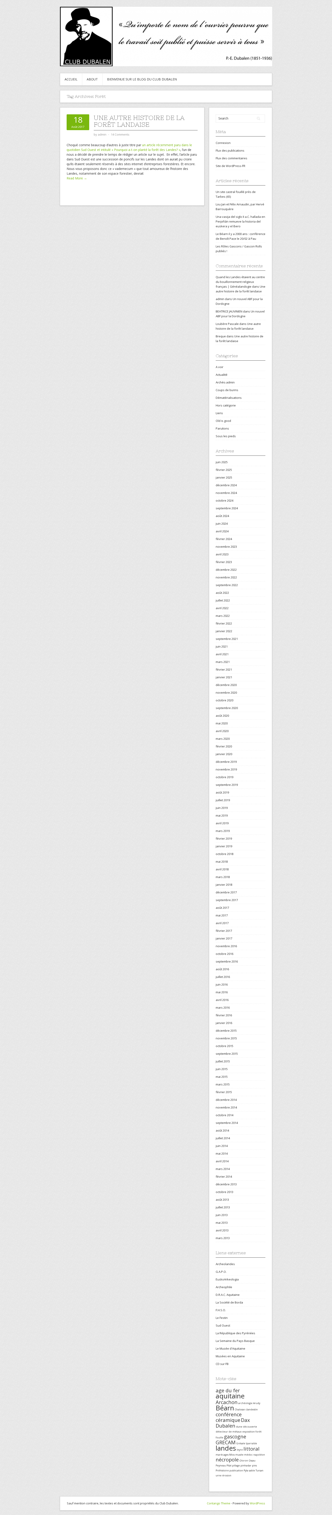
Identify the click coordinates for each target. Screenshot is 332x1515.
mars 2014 (223, 1169)
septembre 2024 (227, 508)
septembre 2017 (227, 900)
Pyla (246, 1470)
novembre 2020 (226, 693)
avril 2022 (222, 608)
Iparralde (251, 1443)
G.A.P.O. (221, 1272)
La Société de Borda (229, 1302)
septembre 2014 (227, 1123)
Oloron (243, 1460)
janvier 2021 (224, 677)
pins (254, 1465)
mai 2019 (222, 815)
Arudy (256, 1403)
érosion (226, 1475)
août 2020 (222, 716)
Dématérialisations (229, 398)
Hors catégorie (226, 405)
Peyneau (221, 1465)
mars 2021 (223, 662)
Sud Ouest (223, 1325)
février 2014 (224, 1176)
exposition (248, 1431)
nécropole (227, 1459)
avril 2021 (222, 654)
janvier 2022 (224, 631)
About (92, 79)
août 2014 (222, 1130)
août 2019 (222, 792)
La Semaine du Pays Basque (235, 1341)
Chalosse (240, 1409)
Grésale (240, 1443)
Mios (232, 1454)
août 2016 (222, 969)
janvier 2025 (224, 477)
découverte (250, 1426)
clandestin (251, 1409)
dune (239, 1426)
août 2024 (222, 516)
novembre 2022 (226, 577)
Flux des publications (230, 150)
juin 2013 (222, 1215)
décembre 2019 (226, 762)
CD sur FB (222, 1364)
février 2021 (224, 669)
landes (226, 1448)
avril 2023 (222, 554)
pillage (236, 1465)
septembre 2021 (227, 639)
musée (239, 1454)
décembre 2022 (226, 570)
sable (252, 1470)
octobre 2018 (224, 854)
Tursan (259, 1470)
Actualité (221, 375)
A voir (219, 367)
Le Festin (222, 1318)
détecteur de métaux (229, 1431)
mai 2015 (222, 1077)
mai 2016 (222, 992)
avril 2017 (222, 923)
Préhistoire (222, 1470)
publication (236, 1470)
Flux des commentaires (231, 158)
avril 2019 (222, 823)
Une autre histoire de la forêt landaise (139, 121)
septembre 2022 (227, 585)
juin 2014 (222, 1146)
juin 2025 (222, 462)
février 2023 (224, 562)
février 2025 (224, 470)
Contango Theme (218, 1503)
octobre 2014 (224, 1115)
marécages (222, 1454)
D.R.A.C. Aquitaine (228, 1295)
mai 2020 (222, 723)
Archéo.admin (225, 382)
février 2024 (224, 539)
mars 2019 (223, 831)
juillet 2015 (223, 1061)
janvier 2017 (224, 938)
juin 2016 (222, 984)
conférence (229, 1414)
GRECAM (226, 1442)
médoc (248, 1454)
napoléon (259, 1454)
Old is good (223, 421)
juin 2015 (222, 1069)
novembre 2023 (226, 547)
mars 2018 (223, 877)
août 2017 (222, 908)
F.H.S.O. (221, 1310)
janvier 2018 (224, 885)
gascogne (235, 1436)
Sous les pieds (226, 436)
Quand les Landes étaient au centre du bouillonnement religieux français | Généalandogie (240, 282)
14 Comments (120, 134)
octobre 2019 (224, 777)
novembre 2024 (226, 493)
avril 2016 (222, 1000)
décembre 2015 (226, 1031)
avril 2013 (222, 1230)
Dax (245, 1420)
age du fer (228, 1390)
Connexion (223, 143)
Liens (219, 413)
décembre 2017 (226, 892)
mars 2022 (223, 616)
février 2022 (224, 623)
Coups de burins (227, 390)
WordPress (257, 1503)
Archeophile (224, 1287)
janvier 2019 (224, 846)
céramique (228, 1420)
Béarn (225, 1407)
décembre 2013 (226, 1184)
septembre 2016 (227, 961)
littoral (251, 1448)
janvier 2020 (224, 754)
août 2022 (222, 593)
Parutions (222, 428)
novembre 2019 (226, 769)
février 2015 (224, 1092)
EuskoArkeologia (227, 1279)
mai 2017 (222, 915)
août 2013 (222, 1200)
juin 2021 (222, 646)
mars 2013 (223, 1238)
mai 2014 (222, 1153)
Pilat (229, 1465)
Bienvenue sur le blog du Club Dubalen (142, 79)
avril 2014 (222, 1161)
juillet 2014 (223, 1138)
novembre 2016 (226, 946)
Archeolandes (225, 1264)
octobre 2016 (224, 954)
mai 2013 (222, 1223)
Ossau (252, 1460)
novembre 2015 (226, 1038)
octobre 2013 (224, 1192)
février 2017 (224, 931)
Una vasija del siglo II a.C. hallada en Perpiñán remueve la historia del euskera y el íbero (240, 221)
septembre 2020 (227, 708)
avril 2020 (222, 731)
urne (219, 1475)
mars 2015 (223, 1084)
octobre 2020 (224, 700)
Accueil (71, 79)
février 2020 (224, 746)
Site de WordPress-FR (230, 166)
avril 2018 (222, 869)
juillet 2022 (223, 600)
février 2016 (224, 1015)
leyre (240, 1449)
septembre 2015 (227, 1054)
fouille (219, 1437)
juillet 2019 (223, 800)
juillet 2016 (223, 977)
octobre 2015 (224, 1046)
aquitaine (230, 1395)
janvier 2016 (224, 1023)
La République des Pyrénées (235, 1333)
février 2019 (224, 838)
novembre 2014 (226, 1107)
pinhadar (246, 1465)
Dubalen (225, 1425)
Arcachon (227, 1402)
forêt (258, 1431)
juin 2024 (222, 523)
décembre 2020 (226, 685)
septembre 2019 (227, 785)
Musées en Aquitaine (230, 1356)
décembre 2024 (226, 485)
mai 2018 (222, 862)
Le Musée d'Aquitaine (230, 1348)
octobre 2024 (224, 500)
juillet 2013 (223, 1207)
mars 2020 (223, 739)
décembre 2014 (226, 1100)
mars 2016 (223, 1007)
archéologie (245, 1403)
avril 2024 (222, 531)
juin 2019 (222, 808)
